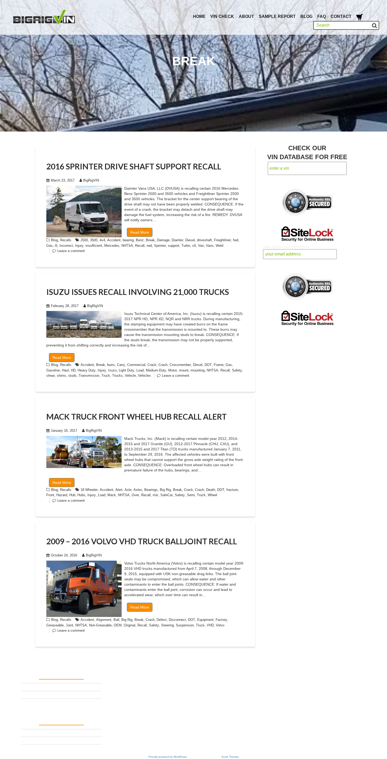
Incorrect (66, 246)
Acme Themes (230, 756)
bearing (128, 240)
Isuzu (112, 370)
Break (150, 240)
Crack (151, 365)
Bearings (151, 490)
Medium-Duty (156, 370)
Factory (221, 620)
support (173, 246)
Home (199, 16)
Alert (118, 490)
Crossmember (180, 365)
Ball (116, 620)
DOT (208, 365)
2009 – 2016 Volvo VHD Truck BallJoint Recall (141, 541)
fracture (232, 490)
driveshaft (204, 240)
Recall (140, 246)
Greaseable (55, 625)
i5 (56, 246)
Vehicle (130, 376)
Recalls (65, 240)
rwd (149, 246)
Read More (139, 232)
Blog (306, 16)
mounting (198, 370)
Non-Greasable (100, 625)
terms (26, 687)
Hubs (81, 495)
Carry (121, 365)
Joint (69, 625)
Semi (191, 495)
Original (129, 625)
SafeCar (166, 495)
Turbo (185, 246)
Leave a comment (71, 251)
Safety (237, 370)
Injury (79, 246)
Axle (128, 490)
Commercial (136, 365)
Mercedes (111, 246)
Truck (105, 376)
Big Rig (165, 490)
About (246, 16)
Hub (72, 495)
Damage (163, 240)
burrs (111, 365)
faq (24, 702)
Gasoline (53, 370)
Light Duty (126, 370)
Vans (210, 246)
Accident (114, 240)
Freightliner (222, 240)
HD (73, 370)
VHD (210, 625)
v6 (194, 246)
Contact (341, 16)
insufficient (94, 246)
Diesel (190, 240)
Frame (219, 365)
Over (135, 495)
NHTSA (127, 246)
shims (61, 376)
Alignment (103, 620)
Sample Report (277, 16)
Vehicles (144, 376)
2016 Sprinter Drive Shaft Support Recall (133, 166)
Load (140, 370)
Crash (162, 365)
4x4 (102, 240)
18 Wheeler (89, 490)
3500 (93, 240)
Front (50, 495)
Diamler (177, 240)
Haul (65, 370)
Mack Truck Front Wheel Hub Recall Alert (136, 416)
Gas (49, 246)
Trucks (117, 376)
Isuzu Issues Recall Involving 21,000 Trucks (137, 291)
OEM (118, 625)
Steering (167, 625)
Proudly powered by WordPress (167, 756)
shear (50, 376)
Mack (111, 495)
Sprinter (160, 246)
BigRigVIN (91, 180)
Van (201, 246)
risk (155, 495)
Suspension (185, 625)
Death (210, 490)
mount (183, 370)
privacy (27, 694)
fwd (235, 240)
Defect (162, 620)
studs (72, 376)
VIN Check (222, 16)
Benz (140, 240)
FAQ (321, 16)
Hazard (61, 495)
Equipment (205, 620)
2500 (84, 240)
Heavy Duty (87, 370)
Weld (219, 246)
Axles (137, 490)
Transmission (89, 376)
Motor (172, 370)
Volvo (220, 625)
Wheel (212, 495)
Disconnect (177, 620)
